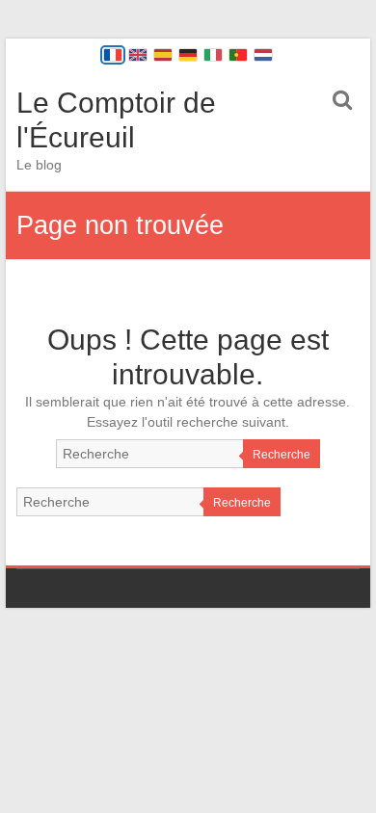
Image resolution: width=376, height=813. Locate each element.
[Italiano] (213, 55)
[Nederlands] (263, 55)
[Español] (163, 55)
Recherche (281, 454)
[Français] (112, 55)
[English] (138, 55)
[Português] (238, 55)
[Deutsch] (188, 55)
